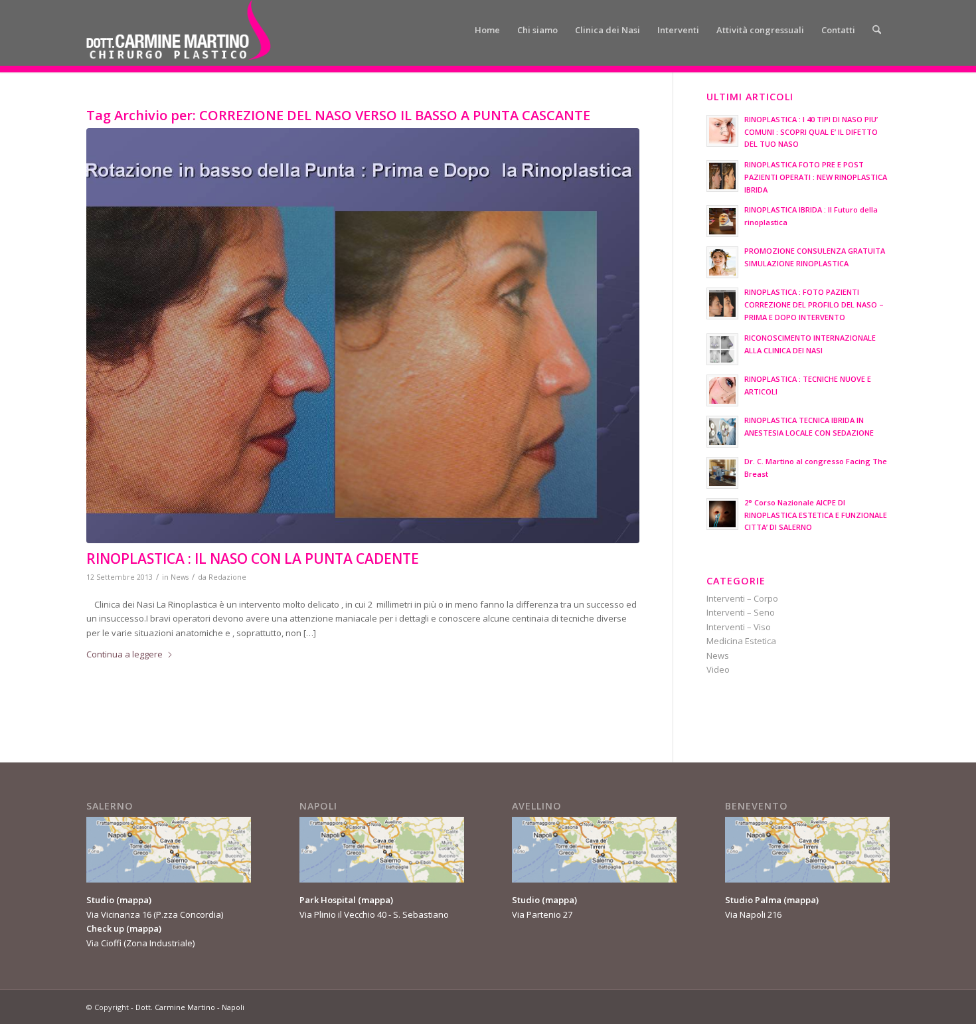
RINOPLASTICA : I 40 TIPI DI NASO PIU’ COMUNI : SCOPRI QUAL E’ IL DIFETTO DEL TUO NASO (811, 131)
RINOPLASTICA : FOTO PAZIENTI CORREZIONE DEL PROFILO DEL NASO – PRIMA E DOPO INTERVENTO (814, 304)
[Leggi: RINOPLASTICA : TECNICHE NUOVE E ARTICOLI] (722, 390)
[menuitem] (487, 30)
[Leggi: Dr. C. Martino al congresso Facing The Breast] (722, 473)
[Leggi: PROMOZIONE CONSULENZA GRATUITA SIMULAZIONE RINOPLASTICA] (722, 262)
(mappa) (133, 900)
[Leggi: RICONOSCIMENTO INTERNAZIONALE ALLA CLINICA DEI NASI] (722, 349)
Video (718, 669)
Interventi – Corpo (742, 598)
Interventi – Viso (738, 627)
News (180, 577)
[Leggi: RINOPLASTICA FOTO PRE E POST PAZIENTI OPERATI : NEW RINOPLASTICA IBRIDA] (722, 176)
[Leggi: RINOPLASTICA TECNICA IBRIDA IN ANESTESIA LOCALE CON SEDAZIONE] (722, 432)
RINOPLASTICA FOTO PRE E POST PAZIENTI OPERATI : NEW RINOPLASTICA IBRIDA (815, 177)
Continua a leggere (124, 654)
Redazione (227, 577)
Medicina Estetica (741, 641)
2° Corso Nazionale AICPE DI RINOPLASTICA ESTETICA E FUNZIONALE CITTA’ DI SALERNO (815, 515)
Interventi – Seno (740, 612)
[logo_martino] (178, 30)
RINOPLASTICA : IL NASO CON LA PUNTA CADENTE (252, 558)
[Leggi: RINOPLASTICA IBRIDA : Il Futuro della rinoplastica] (722, 221)
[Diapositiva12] (362, 335)
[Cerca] (877, 30)
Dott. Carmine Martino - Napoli (189, 1007)
